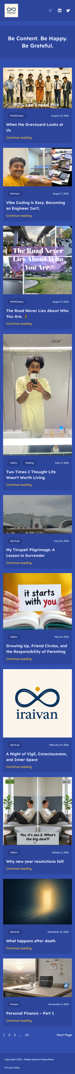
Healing (29, 462)
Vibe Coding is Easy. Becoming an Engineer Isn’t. (35, 205)
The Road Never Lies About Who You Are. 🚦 (37, 313)
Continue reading (19, 137)
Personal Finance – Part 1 (30, 1013)
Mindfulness (16, 115)
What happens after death (30, 940)
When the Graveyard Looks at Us (34, 127)
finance (14, 1004)
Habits (13, 462)
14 (27, 1035)
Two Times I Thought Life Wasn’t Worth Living (31, 474)
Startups (15, 193)
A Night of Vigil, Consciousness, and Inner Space (36, 756)
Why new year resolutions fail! (35, 861)
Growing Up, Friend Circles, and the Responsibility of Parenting (36, 648)
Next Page (64, 1035)
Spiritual (14, 540)
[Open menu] (50, 10)
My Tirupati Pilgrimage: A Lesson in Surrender (30, 552)
